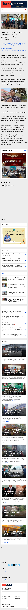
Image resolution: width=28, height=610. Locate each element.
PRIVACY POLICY (17, 596)
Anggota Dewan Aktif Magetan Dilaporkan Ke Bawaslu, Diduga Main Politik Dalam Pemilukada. (13, 533)
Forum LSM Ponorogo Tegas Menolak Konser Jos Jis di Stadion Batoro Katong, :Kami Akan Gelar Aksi (16, 286)
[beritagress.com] (11, 10)
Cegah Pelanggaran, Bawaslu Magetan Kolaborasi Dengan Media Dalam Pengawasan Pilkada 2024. (13, 44)
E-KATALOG (6, 580)
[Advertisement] (14, 554)
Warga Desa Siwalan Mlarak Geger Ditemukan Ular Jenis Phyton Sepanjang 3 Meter (14, 453)
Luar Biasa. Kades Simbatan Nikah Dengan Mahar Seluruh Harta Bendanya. (14, 493)
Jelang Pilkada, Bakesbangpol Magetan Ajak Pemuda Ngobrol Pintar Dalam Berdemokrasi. (13, 173)
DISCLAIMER (4, 598)
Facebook (5, 572)
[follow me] (14, 565)
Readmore (21, 360)
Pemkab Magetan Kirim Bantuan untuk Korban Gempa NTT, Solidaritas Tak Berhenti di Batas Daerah (16, 300)
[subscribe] (19, 565)
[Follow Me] (12, 565)
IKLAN (5, 579)
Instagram (5, 571)
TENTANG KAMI (17, 598)
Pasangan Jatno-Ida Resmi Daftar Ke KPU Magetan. (14, 50)
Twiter (5, 573)
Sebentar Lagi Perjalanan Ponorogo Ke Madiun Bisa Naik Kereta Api (13, 352)
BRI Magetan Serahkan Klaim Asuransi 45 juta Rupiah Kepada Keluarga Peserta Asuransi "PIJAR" (14, 372)
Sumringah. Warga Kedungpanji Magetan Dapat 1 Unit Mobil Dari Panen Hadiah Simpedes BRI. (13, 474)
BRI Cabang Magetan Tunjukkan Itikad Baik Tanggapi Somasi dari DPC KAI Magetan (13, 412)
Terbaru (4, 273)
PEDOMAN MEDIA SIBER (6, 596)
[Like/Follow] (9, 565)
